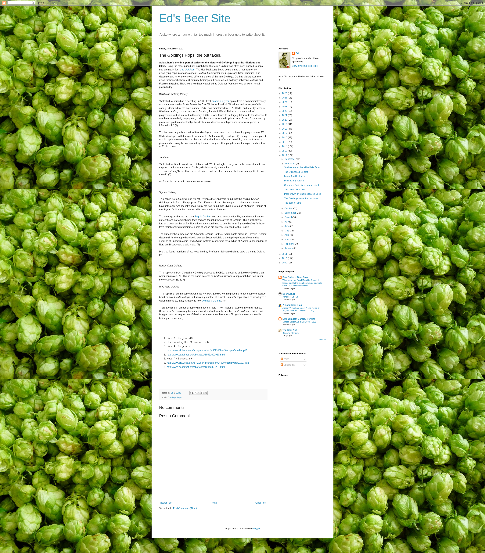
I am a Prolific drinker (295, 176)
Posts (286, 359)
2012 (285, 155)
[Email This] (191, 393)
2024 (285, 102)
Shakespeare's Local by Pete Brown (302, 167)
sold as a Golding (211, 300)
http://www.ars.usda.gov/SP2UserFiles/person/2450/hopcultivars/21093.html (208, 362)
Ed (297, 53)
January (289, 248)
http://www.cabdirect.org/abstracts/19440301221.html (196, 367)
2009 (285, 262)
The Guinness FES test (296, 172)
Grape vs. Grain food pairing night (301, 185)
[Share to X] (198, 393)
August (288, 217)
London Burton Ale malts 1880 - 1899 (299, 322)
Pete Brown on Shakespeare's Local (303, 194)
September (290, 213)
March (288, 239)
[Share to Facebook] (202, 393)
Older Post (260, 502)
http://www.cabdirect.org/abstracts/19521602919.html (196, 354)
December (290, 159)
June (287, 226)
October (289, 208)
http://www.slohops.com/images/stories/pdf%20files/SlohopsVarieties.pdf (207, 350)
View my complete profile (305, 66)
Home (214, 502)
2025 (285, 97)
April (287, 235)
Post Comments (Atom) (185, 508)
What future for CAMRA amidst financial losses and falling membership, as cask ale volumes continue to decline (302, 283)
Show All (322, 340)
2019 (285, 124)
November (290, 163)
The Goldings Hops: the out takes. (301, 198)
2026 (285, 93)
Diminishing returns (294, 180)
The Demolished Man (295, 189)
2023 (285, 106)
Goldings (172, 397)
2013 (285, 151)
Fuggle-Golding (203, 216)
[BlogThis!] (195, 393)
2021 (285, 115)
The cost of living (292, 203)
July (287, 221)
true (187, 69)
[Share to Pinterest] (206, 393)
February (289, 244)
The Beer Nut (289, 330)
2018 (285, 128)
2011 (285, 254)
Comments (289, 365)
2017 (285, 133)
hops (179, 397)
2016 (285, 137)
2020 (285, 120)
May (287, 230)
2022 (285, 111)
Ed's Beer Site (195, 18)
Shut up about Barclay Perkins (298, 319)
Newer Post (166, 502)
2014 (285, 146)
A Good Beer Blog (292, 305)
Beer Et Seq (288, 294)
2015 (285, 142)
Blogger (256, 528)
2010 (285, 258)
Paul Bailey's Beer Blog (295, 277)
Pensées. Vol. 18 (290, 297)
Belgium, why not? (290, 333)
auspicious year (220, 101)
